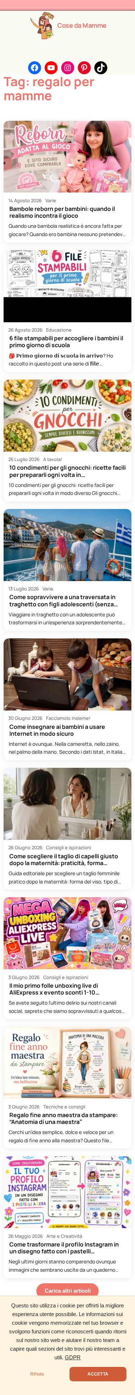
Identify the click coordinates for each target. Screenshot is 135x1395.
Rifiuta (37, 1374)
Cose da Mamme (82, 25)
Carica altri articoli (68, 1291)
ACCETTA (97, 1374)
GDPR (73, 1357)
